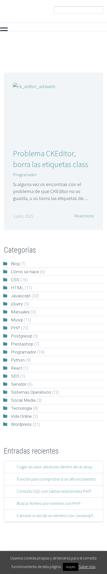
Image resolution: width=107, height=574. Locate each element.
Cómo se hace (25, 271)
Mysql (31, 29)
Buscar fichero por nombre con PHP (49, 503)
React (16, 368)
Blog (15, 263)
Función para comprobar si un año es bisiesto (56, 479)
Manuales (20, 311)
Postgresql (21, 336)
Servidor (18, 384)
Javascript (59, 29)
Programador (25, 174)
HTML (17, 287)
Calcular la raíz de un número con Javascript (55, 515)
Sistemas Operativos (31, 392)
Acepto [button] (70, 567)
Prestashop (22, 344)
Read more (83, 216)
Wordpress (21, 424)
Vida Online (21, 416)
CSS (15, 279)
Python (18, 360)
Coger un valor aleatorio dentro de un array (54, 467)
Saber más (87, 566)
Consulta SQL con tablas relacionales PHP (54, 491)
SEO (15, 376)
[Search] (99, 10)
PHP (9, 29)
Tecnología (21, 408)
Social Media (23, 400)
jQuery (86, 29)
